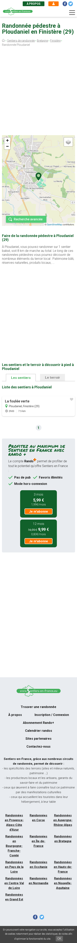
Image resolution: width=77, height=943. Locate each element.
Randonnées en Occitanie (38, 864)
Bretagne (42, 40)
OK (59, 938)
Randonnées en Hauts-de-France (63, 866)
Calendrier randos (38, 731)
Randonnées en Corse (38, 818)
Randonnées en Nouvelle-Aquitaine (63, 883)
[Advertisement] (38, 91)
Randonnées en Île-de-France (38, 841)
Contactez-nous (38, 746)
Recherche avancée (28, 219)
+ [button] (7, 140)
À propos (33, 3)
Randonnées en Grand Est (14, 897)
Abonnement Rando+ (38, 723)
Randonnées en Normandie (38, 881)
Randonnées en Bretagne (63, 839)
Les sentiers (21, 378)
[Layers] (68, 142)
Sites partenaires (38, 738)
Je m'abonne (38, 511)
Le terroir (52, 377)
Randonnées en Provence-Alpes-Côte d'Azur (14, 822)
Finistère (55, 40)
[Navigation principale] (72, 13)
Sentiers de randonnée (21, 40)
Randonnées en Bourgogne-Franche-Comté (14, 846)
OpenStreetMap (54, 224)
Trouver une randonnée (38, 707)
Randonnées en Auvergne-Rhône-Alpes (62, 820)
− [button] (7, 146)
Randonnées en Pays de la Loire (14, 866)
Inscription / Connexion (52, 715)
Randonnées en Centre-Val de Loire (14, 883)
